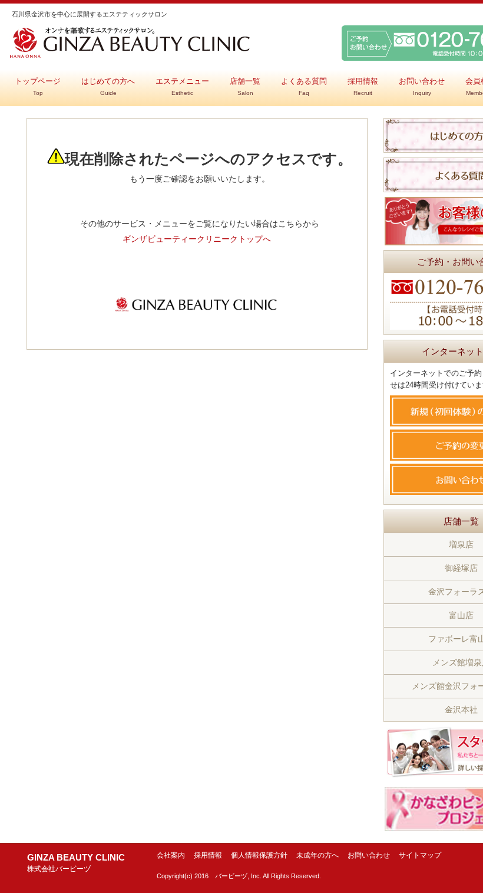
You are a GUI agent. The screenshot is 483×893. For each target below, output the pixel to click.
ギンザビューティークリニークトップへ (197, 239)
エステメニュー (182, 87)
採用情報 (363, 87)
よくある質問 (304, 87)
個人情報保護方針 (259, 855)
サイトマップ (420, 855)
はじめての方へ (108, 87)
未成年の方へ (317, 855)
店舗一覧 (245, 87)
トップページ (38, 87)
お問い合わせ (422, 87)
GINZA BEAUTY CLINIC (76, 862)
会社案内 (171, 855)
